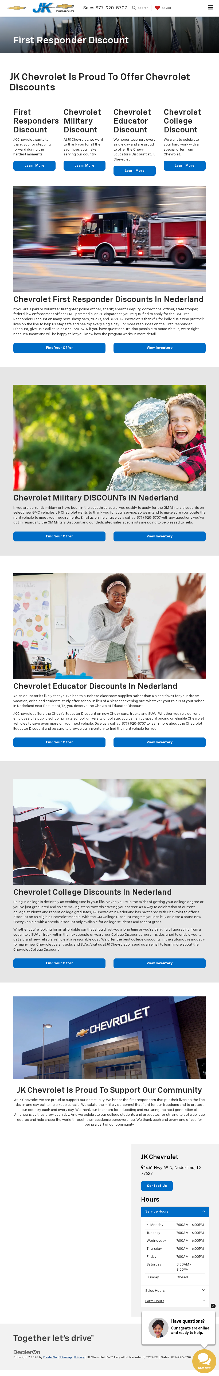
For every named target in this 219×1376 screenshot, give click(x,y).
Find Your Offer (59, 348)
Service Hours (157, 1211)
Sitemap (65, 1357)
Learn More (34, 165)
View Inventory (160, 348)
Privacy (79, 1357)
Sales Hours (155, 1291)
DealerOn (50, 1357)
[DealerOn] (27, 1352)
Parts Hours (154, 1301)
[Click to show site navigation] (210, 8)
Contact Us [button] (157, 1186)
